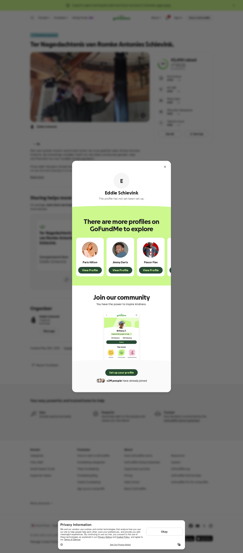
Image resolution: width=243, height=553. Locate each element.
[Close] (165, 167)
